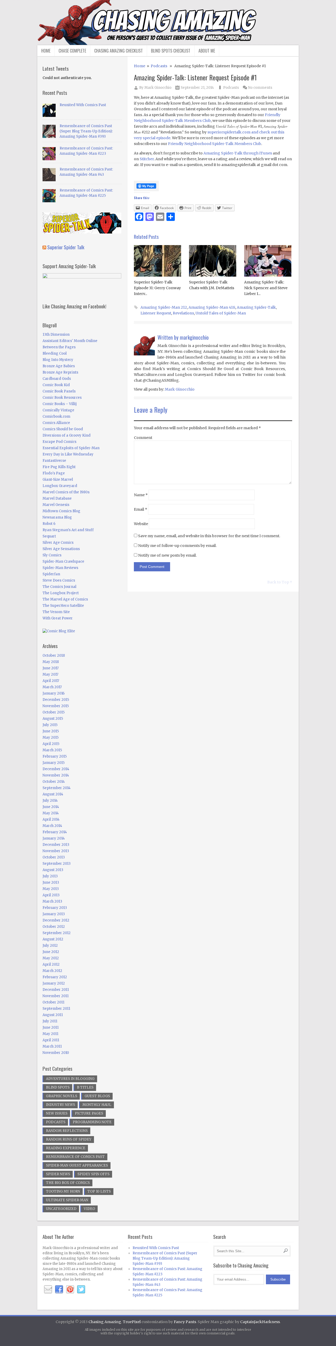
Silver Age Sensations (61, 549)
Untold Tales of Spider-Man (221, 313)
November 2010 (56, 1052)
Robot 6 (49, 523)
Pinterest (70, 1289)
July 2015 (50, 725)
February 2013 (55, 907)
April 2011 (51, 1040)
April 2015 (51, 744)
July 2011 (50, 1021)
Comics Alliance (56, 423)
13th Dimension (56, 334)
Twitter (81, 1289)
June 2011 (51, 1027)
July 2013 (50, 876)
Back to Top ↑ (279, 582)
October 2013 (54, 857)
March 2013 (52, 901)
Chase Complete (72, 51)
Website (141, 523)
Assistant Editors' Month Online (70, 341)
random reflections (67, 1130)
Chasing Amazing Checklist (118, 51)
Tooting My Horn (63, 1191)
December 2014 (56, 769)
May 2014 (51, 813)
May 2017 (50, 674)
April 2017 (51, 681)
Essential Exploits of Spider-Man (71, 448)
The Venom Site (56, 612)
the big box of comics (68, 1183)
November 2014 (56, 775)
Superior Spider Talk (65, 247)
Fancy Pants (185, 1321)
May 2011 (50, 1034)
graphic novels (61, 1096)
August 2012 (53, 939)
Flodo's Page (54, 473)
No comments (260, 87)
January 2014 (54, 838)
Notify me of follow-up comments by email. (177, 545)
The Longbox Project (61, 593)
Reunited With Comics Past (83, 105)
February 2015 (55, 756)
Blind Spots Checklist (170, 51)
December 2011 (56, 989)
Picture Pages (89, 1113)
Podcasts (159, 66)
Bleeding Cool (55, 353)
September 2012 (57, 933)
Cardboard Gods (57, 378)
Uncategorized (61, 1209)
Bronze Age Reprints (60, 372)
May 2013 (51, 889)
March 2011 (52, 1046)
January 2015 (54, 762)
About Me (206, 51)
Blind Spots (58, 1087)
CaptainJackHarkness (260, 1321)
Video (89, 1209)
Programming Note (92, 1122)
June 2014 (51, 807)
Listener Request (155, 313)
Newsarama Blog (57, 517)
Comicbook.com (56, 416)
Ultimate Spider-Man (67, 1200)
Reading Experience (65, 1148)
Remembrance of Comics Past (75, 1157)
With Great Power (58, 618)
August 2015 (53, 718)
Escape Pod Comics (59, 441)
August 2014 (53, 794)
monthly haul (96, 1104)
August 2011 (53, 1015)
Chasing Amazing (104, 1321)
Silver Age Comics (58, 542)
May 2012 (51, 958)
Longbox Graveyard (60, 486)
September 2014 (57, 788)
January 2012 (54, 983)
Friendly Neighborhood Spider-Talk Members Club (214, 143)
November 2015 (56, 706)
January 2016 (54, 693)
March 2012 (52, 971)
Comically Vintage (58, 410)
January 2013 (54, 914)
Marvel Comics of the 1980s (66, 492)
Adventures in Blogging (70, 1078)
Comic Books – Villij (60, 404)
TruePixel (132, 1321)
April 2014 (51, 819)
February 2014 (55, 832)
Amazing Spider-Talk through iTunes (237, 153)
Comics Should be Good (63, 429)
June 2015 (51, 731)
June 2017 (51, 668)
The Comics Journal (59, 586)
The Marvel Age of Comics (65, 599)
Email (140, 509)
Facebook (59, 1289)
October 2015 (54, 712)
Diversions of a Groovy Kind (67, 435)
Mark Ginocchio (157, 87)
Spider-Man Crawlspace (63, 561)
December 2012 (56, 920)
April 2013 (51, 895)
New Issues (56, 1113)
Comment (143, 437)
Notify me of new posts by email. (167, 555)
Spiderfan (51, 574)
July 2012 (50, 945)
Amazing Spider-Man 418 (211, 307)
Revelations (183, 313)
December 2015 (56, 699)
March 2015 (52, 750)
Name (141, 495)
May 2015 (51, 737)
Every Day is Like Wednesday (68, 454)
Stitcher (147, 159)
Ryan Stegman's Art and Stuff (68, 530)
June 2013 (51, 882)
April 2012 (51, 964)
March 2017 (52, 687)
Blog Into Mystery (58, 360)
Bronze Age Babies (59, 366)
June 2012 (51, 952)
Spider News (58, 1174)
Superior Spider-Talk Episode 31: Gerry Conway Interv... (157, 288)
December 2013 (56, 844)
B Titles (85, 1087)
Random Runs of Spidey (68, 1139)
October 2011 (53, 1002)
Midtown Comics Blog (61, 511)
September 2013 (57, 863)
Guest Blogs (97, 1096)
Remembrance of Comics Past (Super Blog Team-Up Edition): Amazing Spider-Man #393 (86, 131)
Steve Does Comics (59, 580)
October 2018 (54, 655)
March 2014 (52, 826)
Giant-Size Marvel (58, 479)
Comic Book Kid (56, 385)
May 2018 (51, 662)
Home (45, 51)
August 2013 (53, 870)
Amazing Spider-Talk (256, 307)
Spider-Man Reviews (60, 568)
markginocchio (194, 337)
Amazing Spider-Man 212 (163, 307)
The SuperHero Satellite (63, 605)
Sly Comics (52, 555)
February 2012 (55, 977)
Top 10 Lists (99, 1191)
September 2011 (56, 1008)
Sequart (49, 536)
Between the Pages (59, 347)
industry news (60, 1104)
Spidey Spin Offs (93, 1174)
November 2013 (56, 851)
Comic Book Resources (62, 397)
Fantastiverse (54, 460)
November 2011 (56, 996)
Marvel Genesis (56, 505)
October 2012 (54, 926)
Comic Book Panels (59, 391)
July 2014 (50, 800)
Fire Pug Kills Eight (59, 467)
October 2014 (54, 781)
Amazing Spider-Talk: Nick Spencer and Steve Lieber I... (265, 288)
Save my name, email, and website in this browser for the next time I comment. (209, 536)
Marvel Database (57, 498)
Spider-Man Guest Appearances (77, 1165)
